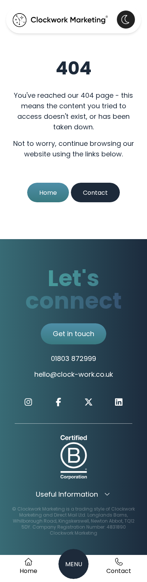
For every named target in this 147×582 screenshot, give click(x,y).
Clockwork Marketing (73, 533)
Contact (95, 193)
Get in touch (73, 334)
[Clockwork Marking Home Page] (60, 19)
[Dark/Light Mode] (126, 20)
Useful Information (68, 495)
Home (48, 193)
